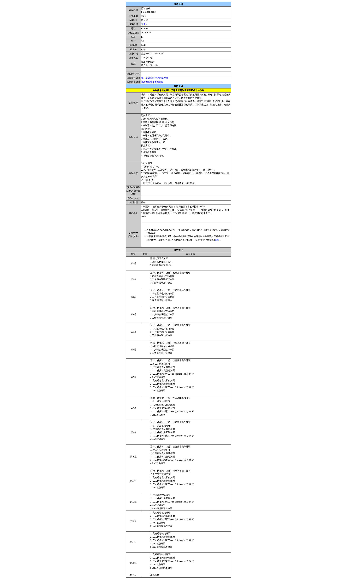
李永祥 (144, 24)
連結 (217, 240)
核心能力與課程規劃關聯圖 (154, 78)
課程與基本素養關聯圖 (152, 82)
